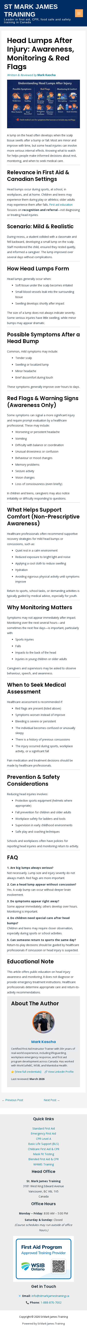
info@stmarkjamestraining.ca (50, 1296)
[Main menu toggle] (79, 13)
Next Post (52, 1100)
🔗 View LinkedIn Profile (59, 1071)
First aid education (61, 205)
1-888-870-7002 (51, 1302)
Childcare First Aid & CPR (43, 1149)
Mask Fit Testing (43, 1154)
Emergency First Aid (43, 1133)
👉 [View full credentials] (26, 1071)
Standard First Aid (43, 1128)
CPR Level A (43, 1139)
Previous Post (12, 1100)
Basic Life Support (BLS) (43, 1144)
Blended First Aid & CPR (44, 1159)
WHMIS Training (43, 1164)
